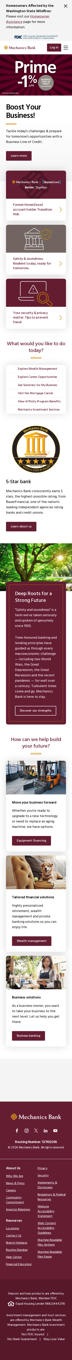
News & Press (15, 1183)
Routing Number (17, 1250)
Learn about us (21, 526)
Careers (11, 1190)
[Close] (65, 6)
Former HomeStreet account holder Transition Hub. (32, 209)
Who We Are (14, 1176)
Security (43, 1175)
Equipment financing (31, 840)
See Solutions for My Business (37, 385)
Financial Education (19, 1264)
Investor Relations (18, 1209)
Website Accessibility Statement (46, 1211)
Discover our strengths (35, 710)
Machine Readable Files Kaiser (50, 1254)
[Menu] (65, 47)
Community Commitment (15, 1200)
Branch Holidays (16, 1243)
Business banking (28, 1035)
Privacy (42, 1168)
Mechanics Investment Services (39, 409)
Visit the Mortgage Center (35, 393)
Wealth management (32, 941)
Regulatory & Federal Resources (52, 1197)
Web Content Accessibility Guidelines (47, 1228)
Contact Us (13, 1235)
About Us (13, 1168)
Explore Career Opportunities (37, 377)
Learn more (19, 155)
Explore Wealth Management (37, 369)
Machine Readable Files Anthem (50, 1243)
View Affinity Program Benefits (39, 401)
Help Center (14, 1257)
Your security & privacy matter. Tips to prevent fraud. (30, 317)
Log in (54, 47)
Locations (12, 1228)
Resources (14, 1221)
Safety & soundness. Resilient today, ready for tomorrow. (32, 263)
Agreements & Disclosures (47, 1185)
